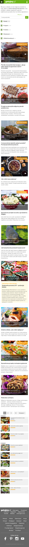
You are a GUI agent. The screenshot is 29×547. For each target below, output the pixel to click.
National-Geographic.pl (11, 523)
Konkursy (6, 511)
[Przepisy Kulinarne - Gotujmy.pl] (10, 1)
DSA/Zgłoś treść (21, 513)
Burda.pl (11, 530)
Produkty (7, 29)
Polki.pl (11, 518)
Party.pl (5, 521)
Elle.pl (24, 521)
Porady (6, 21)
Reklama (12, 513)
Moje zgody (16, 510)
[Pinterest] (12, 538)
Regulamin (13, 511)
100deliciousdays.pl (9, 38)
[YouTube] (23, 538)
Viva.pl (25, 518)
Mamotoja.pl (18, 518)
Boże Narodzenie (22, 44)
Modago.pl (11, 521)
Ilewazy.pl (18, 521)
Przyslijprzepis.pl (9, 528)
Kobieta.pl (9, 525)
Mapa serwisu (21, 511)
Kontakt (6, 513)
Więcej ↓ (20, 14)
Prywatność (24, 510)
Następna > (22, 413)
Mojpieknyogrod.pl (20, 528)
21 (15, 413)
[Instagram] (17, 538)
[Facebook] (6, 538)
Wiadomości (8, 34)
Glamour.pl (21, 523)
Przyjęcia (7, 25)
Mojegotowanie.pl (18, 525)
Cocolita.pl (18, 530)
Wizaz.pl (5, 518)
